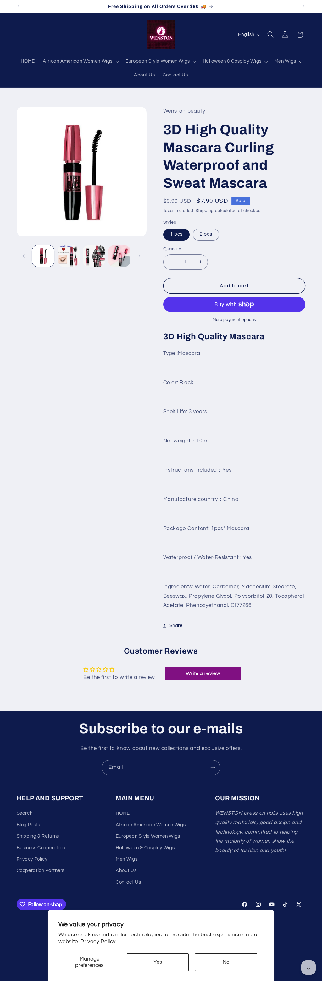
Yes (157, 962)
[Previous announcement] (18, 6)
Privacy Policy (98, 942)
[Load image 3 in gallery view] (94, 256)
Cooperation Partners (41, 870)
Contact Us (128, 882)
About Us (126, 870)
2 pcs (206, 234)
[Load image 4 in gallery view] (119, 256)
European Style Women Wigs (148, 836)
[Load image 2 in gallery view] (69, 256)
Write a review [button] (203, 673)
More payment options (234, 320)
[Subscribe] (213, 767)
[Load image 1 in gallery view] (43, 256)
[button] (80, 62)
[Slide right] (140, 256)
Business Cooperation (41, 847)
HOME (123, 813)
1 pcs (176, 234)
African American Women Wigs (151, 825)
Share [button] (176, 625)
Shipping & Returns (38, 836)
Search (25, 813)
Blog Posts (28, 825)
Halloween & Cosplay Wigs (145, 847)
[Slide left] (24, 256)
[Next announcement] (303, 6)
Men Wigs (126, 859)
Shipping (205, 211)
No (226, 962)
